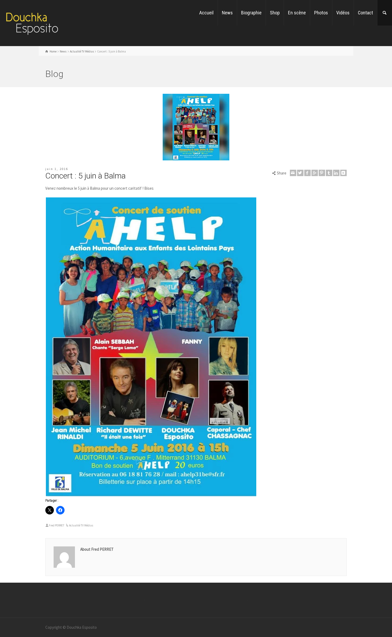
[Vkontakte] (343, 173)
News (227, 12)
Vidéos (343, 12)
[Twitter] (300, 173)
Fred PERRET (56, 525)
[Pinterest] (322, 173)
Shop (275, 12)
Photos (321, 12)
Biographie (251, 12)
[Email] (293, 173)
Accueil (206, 12)
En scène (297, 12)
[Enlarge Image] (196, 127)
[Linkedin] (336, 173)
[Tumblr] (329, 173)
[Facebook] (307, 173)
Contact (365, 12)
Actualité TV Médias (81, 525)
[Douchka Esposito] (32, 22)
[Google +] (314, 173)
